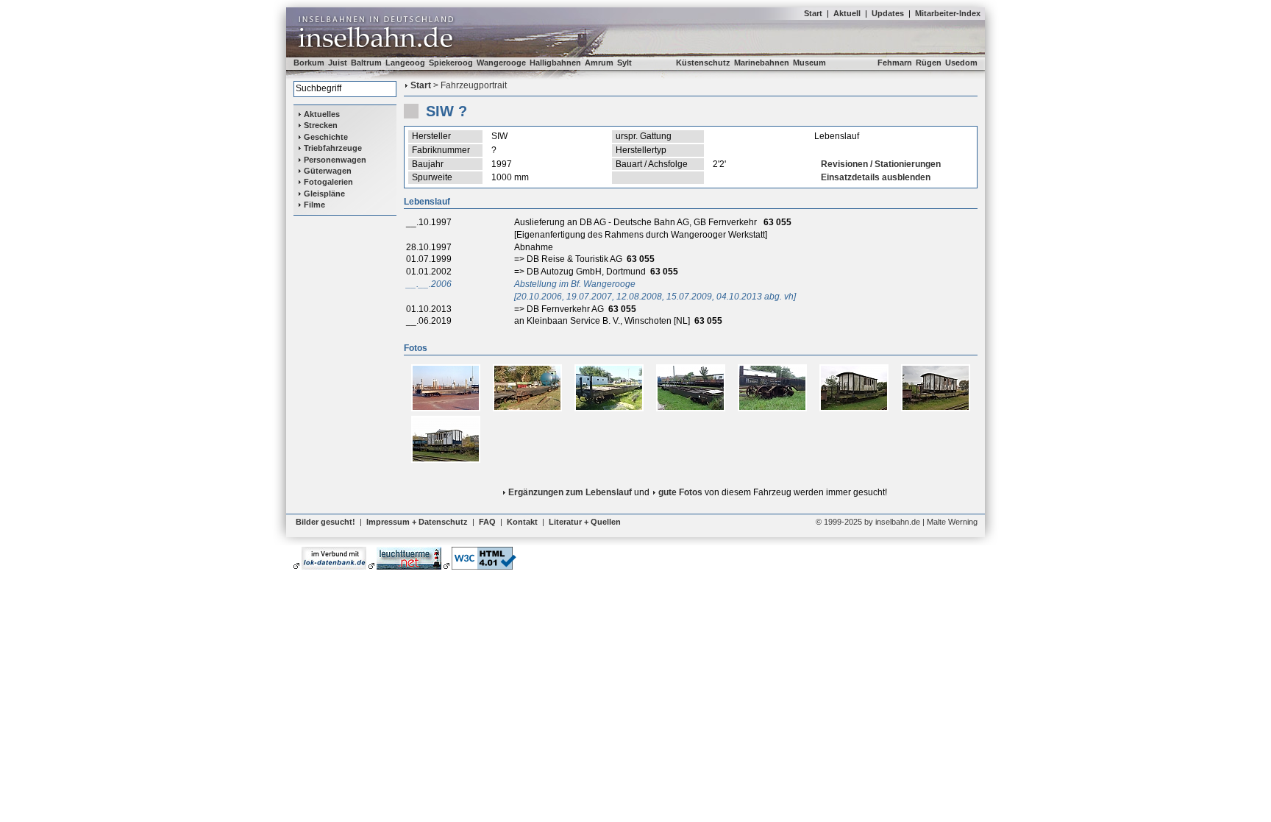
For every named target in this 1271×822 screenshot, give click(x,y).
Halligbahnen (555, 62)
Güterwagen (328, 170)
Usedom (961, 62)
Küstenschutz (703, 62)
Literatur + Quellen (585, 521)
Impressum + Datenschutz (417, 521)
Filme (314, 204)
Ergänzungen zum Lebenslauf (570, 492)
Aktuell (847, 13)
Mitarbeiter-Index (947, 13)
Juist (337, 62)
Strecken (321, 125)
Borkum (308, 62)
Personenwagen (335, 159)
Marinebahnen (761, 62)
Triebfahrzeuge (333, 148)
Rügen (928, 62)
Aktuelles (322, 114)
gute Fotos (680, 492)
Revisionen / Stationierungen (881, 164)
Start (813, 13)
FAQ (487, 521)
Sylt (624, 62)
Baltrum (366, 62)
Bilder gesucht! (325, 521)
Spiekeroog (451, 62)
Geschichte (326, 136)
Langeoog (405, 62)
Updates (888, 13)
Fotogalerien (328, 181)
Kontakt (522, 521)
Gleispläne (324, 193)
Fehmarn (894, 62)
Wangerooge (501, 62)
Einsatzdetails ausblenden (875, 177)
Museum (809, 62)
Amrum (599, 62)
